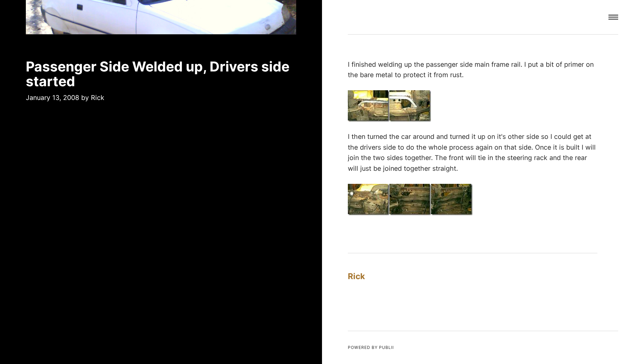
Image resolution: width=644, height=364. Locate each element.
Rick (97, 98)
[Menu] (613, 17)
